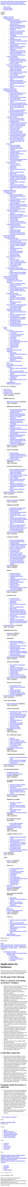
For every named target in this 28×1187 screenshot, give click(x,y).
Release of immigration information (18, 206)
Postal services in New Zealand (17, 273)
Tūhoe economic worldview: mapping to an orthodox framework (18, 185)
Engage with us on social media (14, 365)
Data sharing (13, 352)
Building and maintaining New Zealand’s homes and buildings (17, 26)
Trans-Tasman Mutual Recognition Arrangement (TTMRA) (18, 160)
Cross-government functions (11, 1134)
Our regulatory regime (15, 265)
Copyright (6, 1165)
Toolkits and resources (15, 321)
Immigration (10, 193)
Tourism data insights (15, 231)
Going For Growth (14, 163)
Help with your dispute (15, 285)
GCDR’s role (13, 286)
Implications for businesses (16, 958)
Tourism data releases (15, 230)
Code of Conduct (14, 344)
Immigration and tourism (10, 1135)
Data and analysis (8, 8)
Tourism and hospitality (12, 210)
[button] (14, 1123)
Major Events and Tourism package (18, 215)
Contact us (9, 366)
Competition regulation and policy (18, 151)
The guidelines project (15, 323)
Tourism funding (14, 218)
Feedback (6, 1144)
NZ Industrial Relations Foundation (18, 104)
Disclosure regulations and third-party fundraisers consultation (18, 136)
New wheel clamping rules (16, 138)
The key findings (14, 957)
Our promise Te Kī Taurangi (17, 334)
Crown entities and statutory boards (18, 341)
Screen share (13, 378)
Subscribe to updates (15, 255)
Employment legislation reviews (18, 93)
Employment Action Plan (16, 94)
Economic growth (11, 162)
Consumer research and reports (17, 124)
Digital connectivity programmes (18, 272)
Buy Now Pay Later (15, 128)
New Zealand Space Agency (14, 256)
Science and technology (9, 1137)
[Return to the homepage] (13, 4)
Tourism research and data (13, 224)
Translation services (15, 316)
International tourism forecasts (17, 232)
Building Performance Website (17, 46)
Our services (13, 338)
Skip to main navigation (17, 1)
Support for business (15, 145)
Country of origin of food (16, 131)
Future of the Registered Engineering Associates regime (17, 54)
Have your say (7, 6)
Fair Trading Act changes (16, 132)
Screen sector (13, 180)
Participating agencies (15, 320)
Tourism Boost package (16, 217)
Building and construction (13, 19)
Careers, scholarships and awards (18, 262)
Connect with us (14, 266)
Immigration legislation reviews (17, 208)
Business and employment (7, 944)
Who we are (10, 330)
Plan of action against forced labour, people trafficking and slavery (17, 107)
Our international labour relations (18, 97)
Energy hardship (14, 74)
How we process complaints (17, 371)
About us (12, 258)
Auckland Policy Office (13, 279)
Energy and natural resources (14, 64)
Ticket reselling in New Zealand (18, 134)
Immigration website (15, 200)
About (5, 1130)
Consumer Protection (12, 117)
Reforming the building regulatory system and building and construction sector (18, 22)
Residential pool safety (15, 39)
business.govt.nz (14, 158)
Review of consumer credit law (17, 125)
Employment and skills (12, 91)
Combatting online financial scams (18, 122)
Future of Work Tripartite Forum (18, 103)
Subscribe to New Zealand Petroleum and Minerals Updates (18, 81)
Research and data (14, 254)
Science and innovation (12, 238)
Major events (13, 173)
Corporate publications (15, 335)
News (8, 362)
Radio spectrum (14, 275)
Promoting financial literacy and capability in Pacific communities (18, 177)
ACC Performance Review (16, 115)
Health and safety (14, 95)
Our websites (10, 364)
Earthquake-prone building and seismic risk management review (18, 51)
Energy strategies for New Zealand (18, 72)
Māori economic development (17, 175)
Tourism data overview (15, 225)
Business (9, 143)
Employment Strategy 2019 (16, 111)
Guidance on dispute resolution (17, 283)
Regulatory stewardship (12, 293)
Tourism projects (14, 220)
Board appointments (15, 342)
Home (2, 943)
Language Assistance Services (14, 310)
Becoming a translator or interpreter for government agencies (18, 325)
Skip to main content (6, 1)
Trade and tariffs (14, 155)
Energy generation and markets (17, 76)
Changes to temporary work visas (18, 198)
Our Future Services (15, 207)
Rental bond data (14, 57)
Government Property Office (14, 309)
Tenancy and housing (12, 56)
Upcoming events (11, 382)
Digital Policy (13, 167)
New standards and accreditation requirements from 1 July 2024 (18, 318)
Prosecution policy (14, 345)
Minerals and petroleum (16, 70)
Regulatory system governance (17, 297)
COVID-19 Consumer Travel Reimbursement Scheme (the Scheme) (17, 141)
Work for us (10, 348)
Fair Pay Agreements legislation (18, 110)
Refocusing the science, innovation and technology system (18, 240)
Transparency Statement (16, 357)
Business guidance (14, 121)
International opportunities (16, 251)
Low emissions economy (16, 73)
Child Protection (14, 347)
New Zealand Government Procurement (17, 304)
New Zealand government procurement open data (16, 306)
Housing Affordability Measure (17, 59)
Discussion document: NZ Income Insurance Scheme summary (18, 113)
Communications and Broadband (15, 268)
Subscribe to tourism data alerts (17, 234)
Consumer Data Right (15, 146)
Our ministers (13, 337)
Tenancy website (14, 63)
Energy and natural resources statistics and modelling (17, 68)
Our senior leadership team (16, 331)
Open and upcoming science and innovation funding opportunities (18, 243)
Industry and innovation (16, 263)
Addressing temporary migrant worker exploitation (17, 202)
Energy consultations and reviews (18, 66)
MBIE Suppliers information (14, 383)
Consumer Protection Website (17, 119)
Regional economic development (18, 179)
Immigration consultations (16, 194)
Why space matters (14, 259)
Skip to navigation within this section (15, 2)
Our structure (13, 333)
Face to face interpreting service (18, 314)
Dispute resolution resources (17, 289)
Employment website (15, 98)
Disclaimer (6, 1167)
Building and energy (9, 1131)
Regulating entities (14, 152)
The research (13, 956)
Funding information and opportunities (16, 249)
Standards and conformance (17, 153)
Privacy (5, 1168)
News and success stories (16, 252)
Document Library (8, 9)
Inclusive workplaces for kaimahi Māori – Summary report (13, 947)
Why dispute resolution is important (18, 287)
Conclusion (13, 960)
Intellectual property (15, 156)
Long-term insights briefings (17, 172)
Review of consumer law (16, 127)
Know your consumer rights (17, 118)
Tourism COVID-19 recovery (17, 221)
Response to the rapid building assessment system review (17, 31)
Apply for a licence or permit (17, 261)
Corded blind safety (15, 129)
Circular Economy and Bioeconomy (15, 165)
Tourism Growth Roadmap (16, 214)
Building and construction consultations (16, 34)
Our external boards (15, 340)
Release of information (15, 361)
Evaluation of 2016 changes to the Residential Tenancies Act (18, 61)
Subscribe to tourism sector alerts (18, 222)
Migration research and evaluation (18, 204)
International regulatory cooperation (15, 302)
